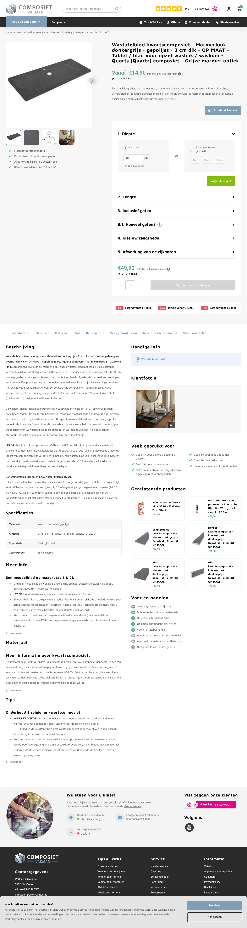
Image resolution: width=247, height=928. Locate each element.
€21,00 (156, 514)
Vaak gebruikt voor (123, 333)
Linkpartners (211, 893)
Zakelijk (208, 866)
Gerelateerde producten (160, 333)
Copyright (209, 877)
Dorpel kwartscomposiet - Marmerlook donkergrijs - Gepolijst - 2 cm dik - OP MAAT (222, 537)
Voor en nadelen (195, 333)
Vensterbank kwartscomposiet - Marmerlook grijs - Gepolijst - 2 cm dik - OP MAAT (166, 537)
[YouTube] (189, 827)
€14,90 (156, 549)
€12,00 (212, 516)
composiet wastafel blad (45, 445)
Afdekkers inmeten (108, 887)
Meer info (42, 333)
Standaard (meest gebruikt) (206, 149)
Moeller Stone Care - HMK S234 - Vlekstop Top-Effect (166, 506)
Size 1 (193, 150)
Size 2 (126, 148)
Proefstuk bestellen (226, 110)
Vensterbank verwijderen (111, 872)
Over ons (156, 872)
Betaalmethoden (160, 877)
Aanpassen (215, 917)
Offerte (175, 22)
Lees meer (170, 99)
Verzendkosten (159, 887)
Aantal (130, 285)
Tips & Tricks (152, 22)
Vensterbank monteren (110, 882)
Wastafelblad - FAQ (153, 359)
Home (9, 32)
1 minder (121, 285)
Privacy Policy (212, 882)
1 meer (139, 285)
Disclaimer (210, 887)
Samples (57, 22)
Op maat (134, 147)
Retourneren (158, 893)
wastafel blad (75, 367)
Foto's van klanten (200, 22)
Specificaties (21, 333)
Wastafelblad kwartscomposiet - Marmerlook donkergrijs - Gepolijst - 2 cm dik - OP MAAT (63, 32)
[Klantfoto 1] (155, 409)
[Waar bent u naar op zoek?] (117, 9)
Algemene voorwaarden (218, 872)
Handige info (95, 333)
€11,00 (212, 551)
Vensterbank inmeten (109, 877)
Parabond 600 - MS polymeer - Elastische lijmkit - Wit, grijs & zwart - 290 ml (222, 506)
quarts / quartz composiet (52, 372)
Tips (77, 333)
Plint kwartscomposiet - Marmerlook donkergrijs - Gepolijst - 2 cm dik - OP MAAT (222, 572)
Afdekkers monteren (109, 893)
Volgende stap (220, 181)
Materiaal (62, 333)
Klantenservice (229, 22)
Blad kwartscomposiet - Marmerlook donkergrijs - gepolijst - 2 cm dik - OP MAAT (166, 572)
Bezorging (157, 882)
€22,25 (212, 586)
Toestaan (215, 905)
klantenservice (132, 806)
